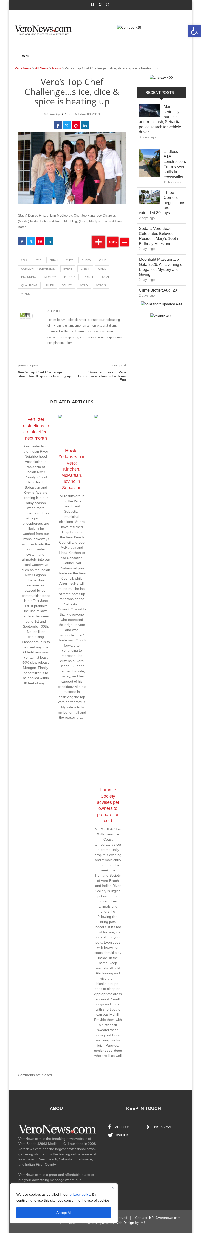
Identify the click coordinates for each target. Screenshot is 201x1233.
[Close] (112, 1188)
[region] (64, 1203)
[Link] (149, 111)
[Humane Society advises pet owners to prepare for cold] (110, 599)
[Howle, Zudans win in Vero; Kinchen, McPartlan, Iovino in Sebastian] (74, 429)
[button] (194, 31)
